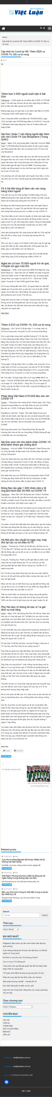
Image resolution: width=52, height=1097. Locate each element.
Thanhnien (5, 494)
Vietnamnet (5, 270)
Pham (5, 60)
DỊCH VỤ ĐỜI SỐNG (10, 1029)
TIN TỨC (6, 1020)
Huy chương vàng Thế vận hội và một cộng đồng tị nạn (39, 784)
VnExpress (5, 100)
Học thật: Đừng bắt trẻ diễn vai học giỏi (18, 986)
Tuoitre (4, 402)
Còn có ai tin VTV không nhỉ (14, 962)
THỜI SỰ (6, 1023)
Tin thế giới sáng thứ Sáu (11, 769)
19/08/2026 (8, 856)
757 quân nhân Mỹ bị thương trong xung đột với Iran (23, 973)
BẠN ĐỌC (7, 1032)
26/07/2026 (8, 889)
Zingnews (5, 448)
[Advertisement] (26, 818)
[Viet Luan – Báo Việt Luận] (3, 28)
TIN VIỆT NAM (6, 756)
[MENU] (49, 28)
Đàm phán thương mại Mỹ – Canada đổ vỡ (20, 981)
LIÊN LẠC (6, 1035)
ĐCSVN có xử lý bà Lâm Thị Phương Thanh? (20, 957)
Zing (12, 195)
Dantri (3, 143)
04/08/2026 (8, 873)
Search (6, 911)
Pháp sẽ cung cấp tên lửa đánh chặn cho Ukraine (22, 977)
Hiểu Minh (5, 313)
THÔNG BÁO (8, 1026)
